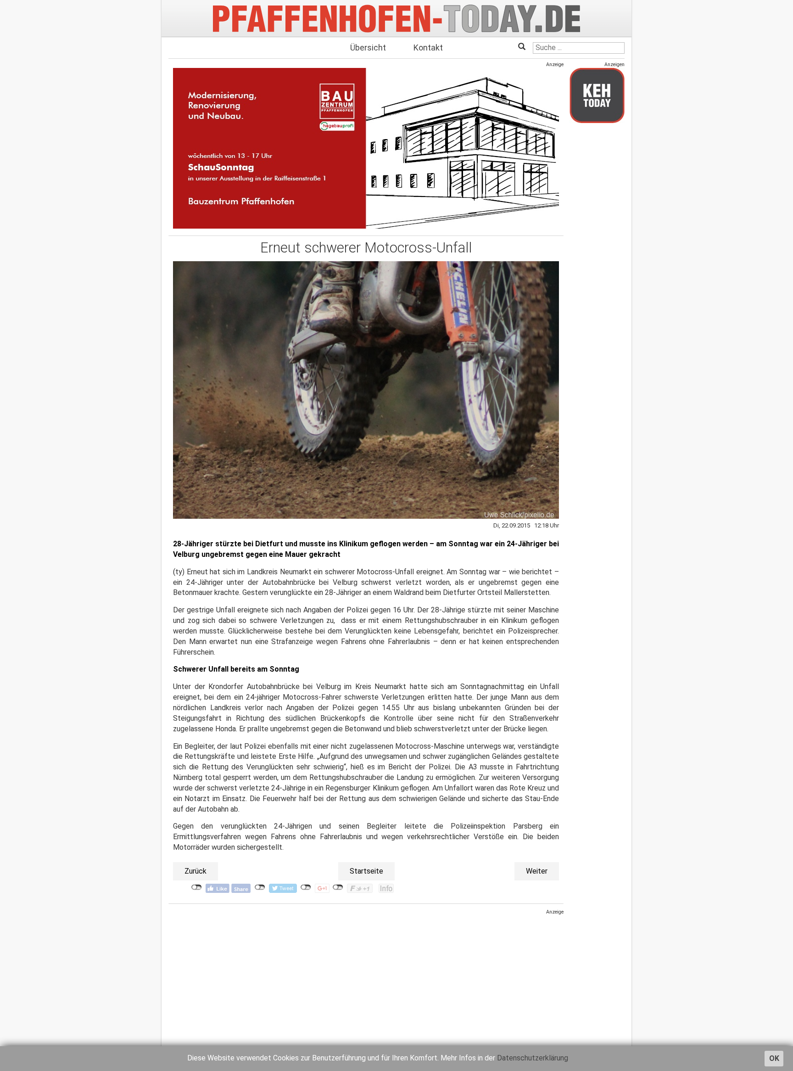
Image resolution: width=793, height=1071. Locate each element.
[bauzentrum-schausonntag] (366, 148)
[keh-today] (597, 95)
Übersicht (368, 47)
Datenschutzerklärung (532, 1058)
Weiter (536, 871)
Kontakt (428, 47)
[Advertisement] (366, 979)
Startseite (366, 871)
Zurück (195, 871)
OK (774, 1058)
